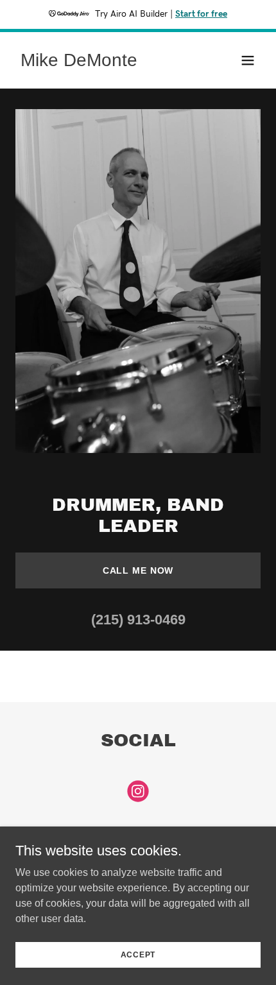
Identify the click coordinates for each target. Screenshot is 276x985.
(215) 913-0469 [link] (138, 620)
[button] (248, 60)
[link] (79, 62)
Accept (138, 954)
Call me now (138, 570)
